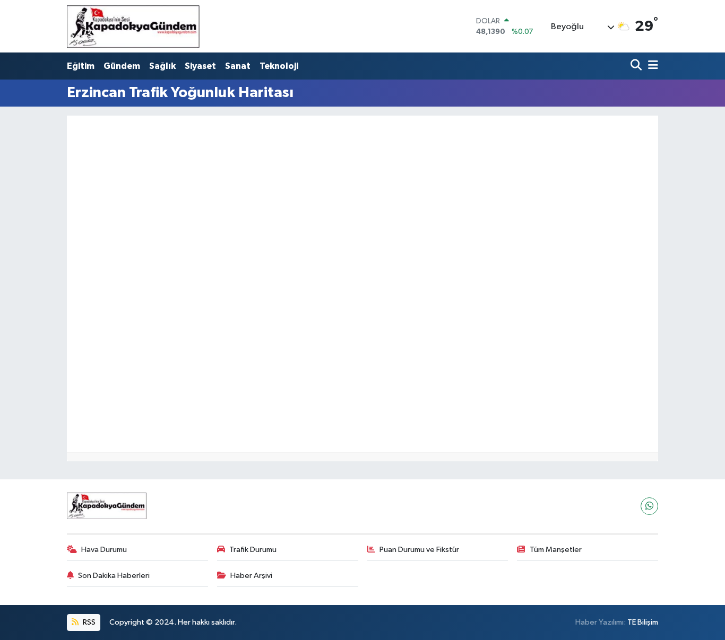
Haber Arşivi (251, 576)
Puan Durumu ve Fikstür (419, 550)
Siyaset (200, 66)
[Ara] (637, 66)
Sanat (238, 66)
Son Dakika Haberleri (114, 576)
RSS (88, 622)
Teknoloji (279, 66)
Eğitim (80, 66)
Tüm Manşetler (556, 550)
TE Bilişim (642, 622)
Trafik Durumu (253, 550)
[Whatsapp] (649, 506)
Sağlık (162, 66)
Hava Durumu (104, 550)
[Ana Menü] (651, 66)
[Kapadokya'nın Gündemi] (133, 26)
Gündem (121, 66)
